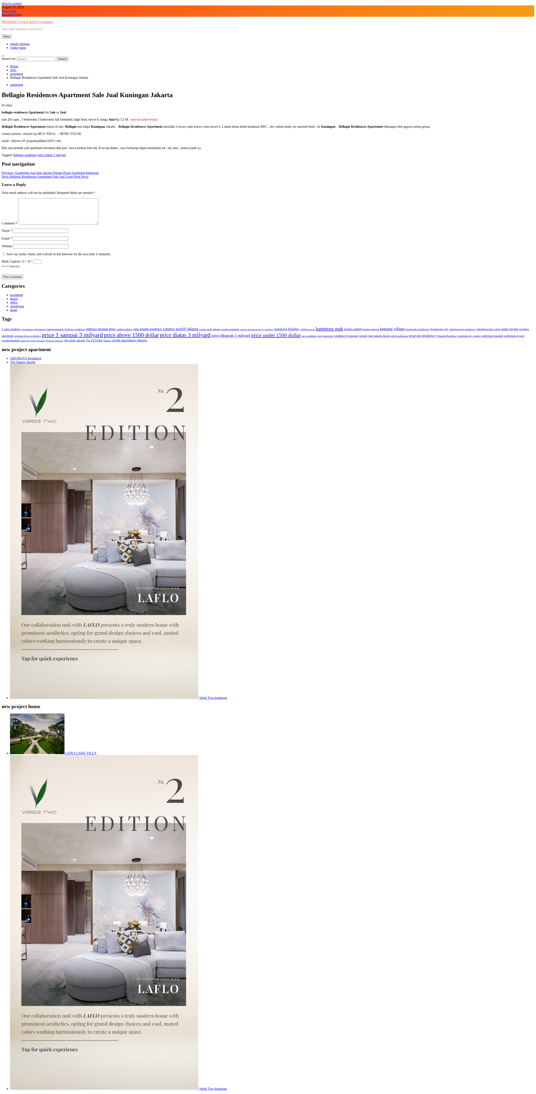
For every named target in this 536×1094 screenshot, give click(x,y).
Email (7, 238)
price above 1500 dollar (131, 335)
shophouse (17, 306)
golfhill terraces (307, 329)
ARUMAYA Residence (25, 358)
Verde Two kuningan (212, 698)
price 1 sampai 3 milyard (72, 334)
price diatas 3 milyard (52, 155)
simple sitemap (20, 44)
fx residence (267, 329)
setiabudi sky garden (469, 336)
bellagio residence (25, 155)
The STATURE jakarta (98, 340)
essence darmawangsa (250, 329)
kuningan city (439, 329)
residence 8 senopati (346, 336)
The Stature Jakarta (22, 362)
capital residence (124, 329)
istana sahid (353, 329)
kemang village (392, 329)
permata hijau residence (27, 336)
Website (7, 246)
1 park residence (11, 329)
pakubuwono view (488, 329)
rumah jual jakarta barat (374, 336)
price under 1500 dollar (276, 335)
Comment (9, 223)
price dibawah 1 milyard (230, 335)
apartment (16, 84)
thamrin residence (54, 341)
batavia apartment (55, 329)
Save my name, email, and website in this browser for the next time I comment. (59, 254)
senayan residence (422, 336)
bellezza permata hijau (100, 329)
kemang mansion (370, 329)
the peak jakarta (74, 340)
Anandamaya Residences (34, 329)
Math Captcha (11, 261)
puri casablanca (309, 336)
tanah (13, 310)
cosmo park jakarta (209, 329)
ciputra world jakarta (180, 328)
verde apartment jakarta (129, 340)
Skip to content (12, 3)
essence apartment (230, 329)
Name (7, 230)
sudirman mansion (492, 336)
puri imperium (325, 336)
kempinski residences (417, 329)
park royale (509, 329)
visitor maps (18, 47)
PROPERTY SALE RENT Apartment (27, 22)
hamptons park (329, 328)
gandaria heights (286, 329)
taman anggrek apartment (33, 341)
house (14, 298)
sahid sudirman (399, 336)
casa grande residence (147, 329)
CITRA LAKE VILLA (80, 753)
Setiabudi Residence (447, 336)
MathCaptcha (14, 266)
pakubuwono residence (462, 329)
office (14, 302)
